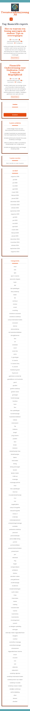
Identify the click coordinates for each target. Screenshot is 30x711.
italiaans (15, 429)
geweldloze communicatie (15, 379)
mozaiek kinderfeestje (15, 495)
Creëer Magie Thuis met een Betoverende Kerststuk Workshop (15, 129)
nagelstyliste (15, 504)
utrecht (15, 623)
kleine (15, 457)
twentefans (15, 614)
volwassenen (15, 648)
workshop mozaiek (15, 683)
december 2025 (15, 201)
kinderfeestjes (15, 454)
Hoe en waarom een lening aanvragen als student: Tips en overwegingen (15, 32)
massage (15, 479)
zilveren (15, 698)
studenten (15, 586)
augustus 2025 (15, 214)
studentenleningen (15, 589)
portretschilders (15, 545)
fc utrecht (15, 366)
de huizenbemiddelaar (15, 332)
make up (15, 476)
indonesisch (15, 423)
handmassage (15, 398)
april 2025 (15, 226)
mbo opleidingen (15, 489)
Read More (15, 58)
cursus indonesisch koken (15, 320)
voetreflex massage (15, 642)
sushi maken (15, 592)
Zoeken (15, 104)
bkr (15, 298)
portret (15, 542)
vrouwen (15, 657)
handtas (15, 401)
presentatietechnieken (15, 548)
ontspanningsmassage (15, 523)
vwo (15, 661)
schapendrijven (15, 567)
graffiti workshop (15, 388)
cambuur (15, 301)
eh (15, 341)
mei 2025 (15, 223)
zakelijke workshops (15, 689)
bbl (15, 285)
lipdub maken (15, 473)
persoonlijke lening (15, 539)
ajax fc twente (15, 276)
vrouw (15, 654)
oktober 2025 (15, 208)
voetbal (15, 639)
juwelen (15, 438)
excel (15, 348)
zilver (15, 695)
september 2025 (15, 211)
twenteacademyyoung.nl (15, 13)
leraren (15, 470)
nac (15, 501)
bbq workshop (15, 291)
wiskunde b (15, 670)
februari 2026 (15, 195)
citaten (15, 304)
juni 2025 (15, 220)
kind (15, 442)
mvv (15, 498)
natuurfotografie (15, 510)
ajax (15, 273)
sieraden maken (15, 576)
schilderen (15, 570)
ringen (15, 564)
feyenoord (15, 373)
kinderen (15, 448)
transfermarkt (15, 607)
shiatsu (15, 573)
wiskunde (15, 667)
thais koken (15, 598)
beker (15, 295)
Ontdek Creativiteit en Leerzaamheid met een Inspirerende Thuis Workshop (15, 134)
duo (15, 338)
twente (15, 611)
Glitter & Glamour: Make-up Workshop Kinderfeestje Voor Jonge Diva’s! (15, 143)
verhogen (15, 629)
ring (15, 560)
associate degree (15, 279)
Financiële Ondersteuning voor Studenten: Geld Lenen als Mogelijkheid (15, 70)
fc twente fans (15, 363)
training (15, 604)
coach (15, 307)
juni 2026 (15, 183)
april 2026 (15, 189)
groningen (15, 395)
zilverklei (15, 701)
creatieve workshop (15, 316)
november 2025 (15, 204)
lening (15, 463)
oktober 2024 (15, 245)
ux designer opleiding (15, 626)
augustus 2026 (15, 176)
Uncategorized (15, 620)
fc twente (15, 360)
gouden (15, 385)
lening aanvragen (15, 467)
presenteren (15, 551)
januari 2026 (15, 198)
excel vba (15, 351)
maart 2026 (15, 192)
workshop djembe (15, 673)
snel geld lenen (15, 579)
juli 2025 (15, 217)
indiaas (15, 420)
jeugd (15, 432)
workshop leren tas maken (15, 679)
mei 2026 (15, 186)
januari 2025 (15, 236)
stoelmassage (15, 582)
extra (15, 354)
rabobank (15, 557)
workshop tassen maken (15, 686)
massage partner (15, 482)
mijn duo (15, 492)
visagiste (15, 636)
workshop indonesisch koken (15, 676)
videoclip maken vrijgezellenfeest (15, 632)
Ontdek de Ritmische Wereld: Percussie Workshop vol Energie (15, 138)
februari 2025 (15, 233)
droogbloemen (15, 335)
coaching (15, 310)
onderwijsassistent (15, 520)
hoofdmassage (15, 413)
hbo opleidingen (15, 410)
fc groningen (15, 357)
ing (15, 426)
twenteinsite (15, 617)
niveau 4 (15, 514)
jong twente (15, 435)
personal (15, 532)
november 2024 (15, 242)
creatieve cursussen (15, 313)
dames (15, 326)
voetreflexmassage (15, 645)
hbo (15, 407)
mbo (15, 485)
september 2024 (15, 248)
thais (15, 595)
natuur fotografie (15, 507)
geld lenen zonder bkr (15, 376)
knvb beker (15, 460)
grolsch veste (15, 392)
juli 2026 (15, 179)
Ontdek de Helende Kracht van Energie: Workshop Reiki (15, 148)
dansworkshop (15, 329)
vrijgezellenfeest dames (15, 651)
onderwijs (15, 517)
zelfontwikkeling (15, 692)
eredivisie (15, 345)
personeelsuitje (15, 535)
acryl (15, 266)
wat (15, 664)
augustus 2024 (15, 251)
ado (15, 269)
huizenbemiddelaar (15, 417)
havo (15, 404)
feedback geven (15, 370)
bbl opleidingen (15, 288)
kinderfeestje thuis (15, 451)
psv (15, 554)
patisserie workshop (15, 529)
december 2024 (15, 239)
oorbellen (15, 526)
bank (15, 282)
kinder (15, 445)
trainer (15, 601)
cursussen (15, 323)
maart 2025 (15, 229)
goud (15, 382)
